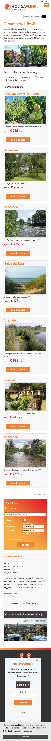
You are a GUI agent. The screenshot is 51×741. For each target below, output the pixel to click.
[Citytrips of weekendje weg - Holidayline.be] (21, 7)
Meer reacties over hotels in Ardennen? (23, 603)
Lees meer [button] (28, 731)
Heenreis (11, 526)
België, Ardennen (11, 572)
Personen (11, 520)
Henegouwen (26, 77)
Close (23, 712)
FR (47, 1)
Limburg (24, 80)
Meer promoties (40, 494)
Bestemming (10, 508)
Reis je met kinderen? (16, 539)
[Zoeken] (44, 16)
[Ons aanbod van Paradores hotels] (25, 629)
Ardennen (10, 77)
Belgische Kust (12, 80)
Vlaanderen (40, 77)
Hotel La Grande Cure (13, 566)
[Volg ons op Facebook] (22, 655)
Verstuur (23, 702)
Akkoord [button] (25, 737)
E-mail (23, 692)
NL (42, 1)
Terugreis (11, 530)
